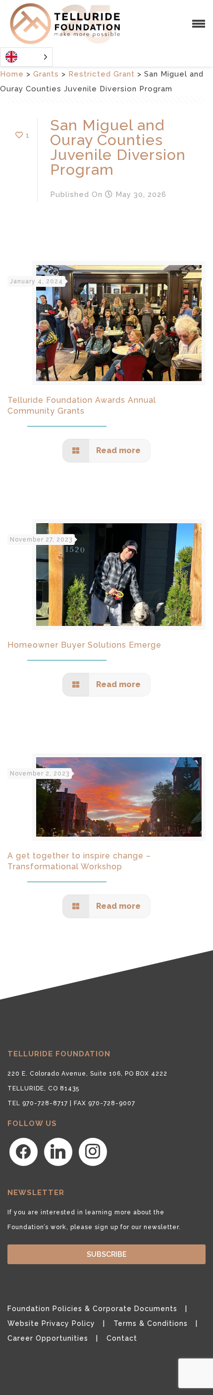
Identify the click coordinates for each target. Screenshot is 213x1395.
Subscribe (106, 1254)
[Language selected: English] (26, 57)
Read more (117, 450)
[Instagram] (93, 1151)
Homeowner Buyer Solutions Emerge (84, 645)
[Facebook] (23, 1151)
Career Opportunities (47, 1338)
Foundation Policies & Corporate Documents (92, 1309)
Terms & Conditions (150, 1323)
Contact (121, 1338)
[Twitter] (58, 1151)
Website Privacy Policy (51, 1323)
